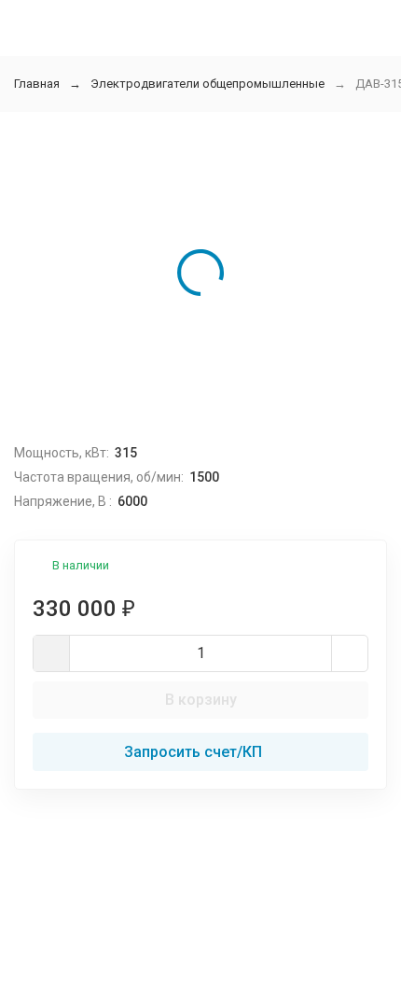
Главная (37, 84)
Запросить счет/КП (193, 752)
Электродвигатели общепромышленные (207, 84)
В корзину (201, 699)
